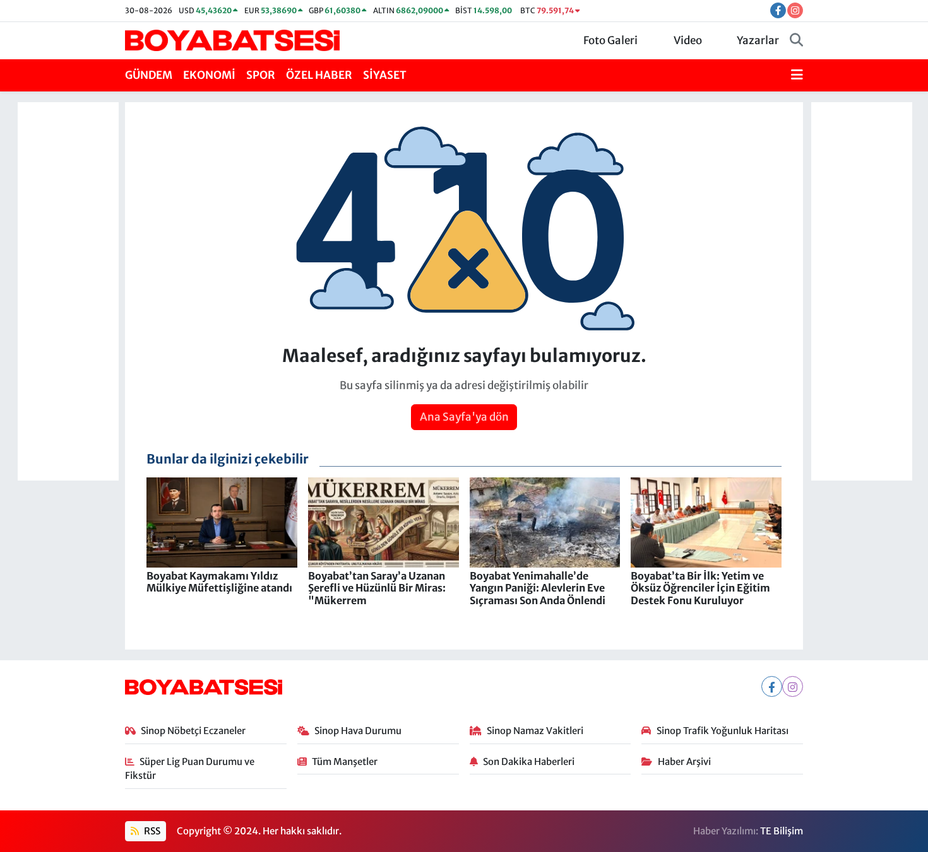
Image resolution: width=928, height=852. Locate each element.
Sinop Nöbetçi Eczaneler (193, 731)
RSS (151, 831)
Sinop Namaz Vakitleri (535, 731)
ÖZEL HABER (319, 75)
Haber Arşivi (684, 761)
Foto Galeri (610, 40)
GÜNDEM (148, 75)
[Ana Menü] (797, 75)
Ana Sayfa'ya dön (464, 417)
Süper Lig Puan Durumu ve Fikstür (190, 768)
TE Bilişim (781, 831)
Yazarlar (758, 40)
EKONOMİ (209, 75)
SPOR (260, 75)
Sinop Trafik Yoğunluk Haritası (722, 731)
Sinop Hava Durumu (358, 731)
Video (688, 40)
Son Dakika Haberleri (528, 761)
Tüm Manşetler (345, 761)
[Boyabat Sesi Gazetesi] (232, 40)
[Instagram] (792, 686)
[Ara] (796, 41)
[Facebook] (771, 686)
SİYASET (385, 75)
